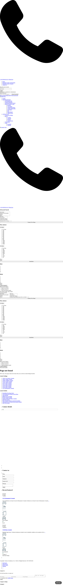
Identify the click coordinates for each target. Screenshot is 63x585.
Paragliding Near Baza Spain (8, 393)
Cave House (9, 106)
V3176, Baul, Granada (6, 387)
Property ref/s (5, 481)
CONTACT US (5, 114)
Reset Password (15, 94)
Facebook (9, 124)
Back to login (2, 95)
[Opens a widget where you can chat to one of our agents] (58, 582)
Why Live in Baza (6, 403)
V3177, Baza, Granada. (7, 383)
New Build (9, 109)
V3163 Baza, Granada (7, 529)
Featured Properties (8, 102)
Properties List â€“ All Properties (8, 82)
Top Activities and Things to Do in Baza (10, 394)
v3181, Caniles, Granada (7, 379)
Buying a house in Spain (7, 397)
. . (2, 567)
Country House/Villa (11, 108)
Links (6, 123)
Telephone (4, 478)
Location (9, 117)
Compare (2, 584)
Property (9, 119)
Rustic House (10, 111)
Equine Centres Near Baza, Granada (9, 398)
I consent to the (7, 578)
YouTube (9, 125)
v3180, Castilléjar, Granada (7, 380)
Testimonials (7, 121)
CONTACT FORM (9, 115)
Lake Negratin (5, 395)
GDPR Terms (10, 578)
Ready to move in (4, 289)
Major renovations (5, 288)
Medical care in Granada (7, 396)
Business (9, 105)
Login (1, 90)
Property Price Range (31, 222)
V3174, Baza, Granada (6, 385)
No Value (2, 227)
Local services (10, 120)
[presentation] (5, 212)
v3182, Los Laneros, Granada (8, 378)
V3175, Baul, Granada (6, 386)
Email (3, 476)
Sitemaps (4, 566)
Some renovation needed (6, 290)
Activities (9, 118)
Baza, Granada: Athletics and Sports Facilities (11, 400)
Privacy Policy (5, 565)
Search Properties (3, 366)
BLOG (6, 116)
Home (3, 81)
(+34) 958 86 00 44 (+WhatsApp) (6, 79)
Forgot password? (14, 95)
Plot (8, 110)
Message (4, 483)
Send (1, 579)
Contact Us (4, 84)
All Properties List (8, 100)
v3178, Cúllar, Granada (7, 382)
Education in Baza (6, 399)
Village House (10, 113)
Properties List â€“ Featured (7, 83)
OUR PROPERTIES (6, 99)
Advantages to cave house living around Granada (12, 402)
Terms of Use (5, 564)
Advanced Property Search (10, 103)
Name (3, 474)
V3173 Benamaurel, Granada (8, 388)
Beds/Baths (31, 261)
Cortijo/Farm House (11, 107)
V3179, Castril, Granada (7, 381)
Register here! (8, 95)
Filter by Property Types (9, 104)
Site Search (4, 562)
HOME (3, 98)
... (48, 500)
